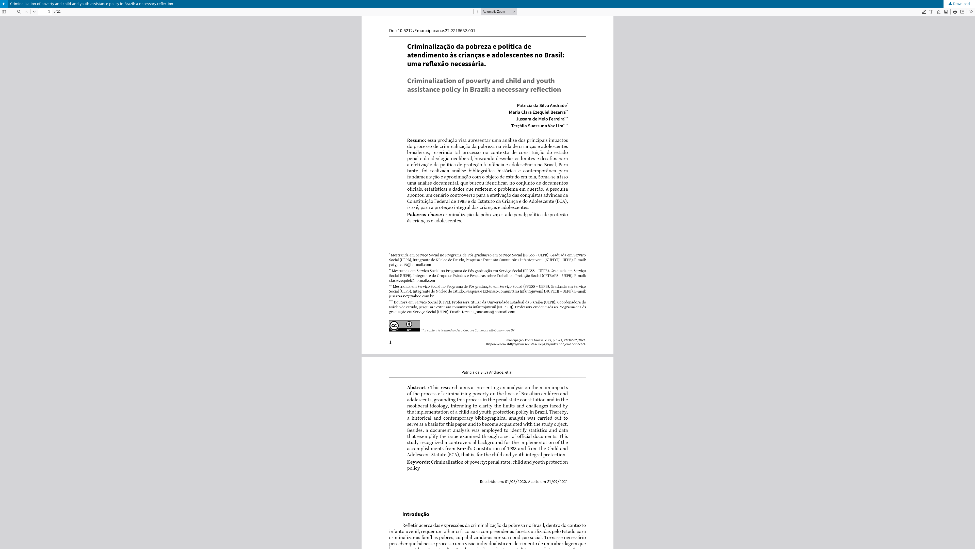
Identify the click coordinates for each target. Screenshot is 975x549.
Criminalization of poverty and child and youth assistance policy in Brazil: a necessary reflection (91, 3)
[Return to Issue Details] (4, 4)
